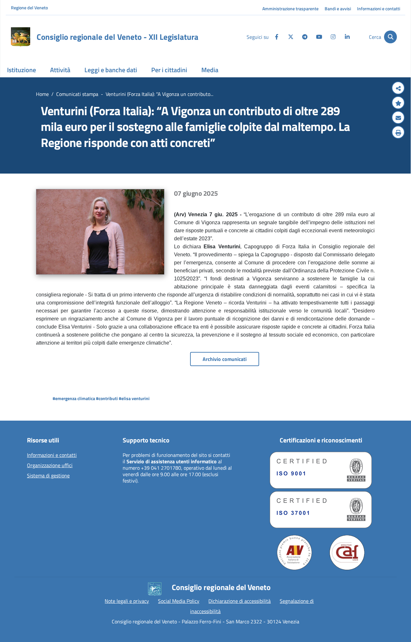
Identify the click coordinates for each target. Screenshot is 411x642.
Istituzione (21, 70)
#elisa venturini (134, 398)
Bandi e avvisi (338, 8)
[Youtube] (318, 37)
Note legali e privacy (127, 601)
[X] (290, 37)
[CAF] (347, 552)
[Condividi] (398, 88)
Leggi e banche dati (110, 70)
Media (209, 70)
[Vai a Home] (20, 37)
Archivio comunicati (225, 359)
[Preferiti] (398, 103)
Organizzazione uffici (50, 465)
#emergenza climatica (74, 398)
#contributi (107, 398)
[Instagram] (333, 37)
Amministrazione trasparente (290, 8)
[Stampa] (398, 133)
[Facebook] (276, 37)
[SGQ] (321, 470)
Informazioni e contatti (378, 8)
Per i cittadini (169, 70)
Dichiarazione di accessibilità (239, 601)
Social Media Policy (178, 601)
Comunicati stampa (77, 94)
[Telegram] (304, 37)
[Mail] (398, 118)
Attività (60, 70)
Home (42, 94)
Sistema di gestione (48, 475)
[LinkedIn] (347, 37)
